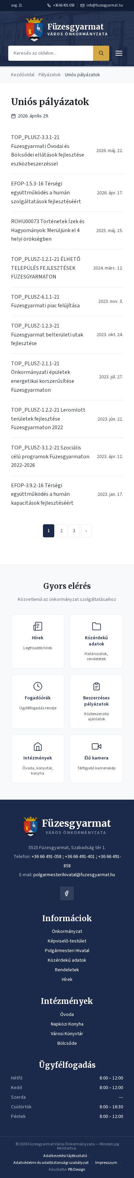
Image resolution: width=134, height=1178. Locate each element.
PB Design (76, 1170)
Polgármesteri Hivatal (67, 950)
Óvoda (67, 1014)
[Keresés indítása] (101, 53)
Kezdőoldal (22, 74)
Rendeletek (67, 970)
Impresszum (106, 1163)
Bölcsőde (67, 1043)
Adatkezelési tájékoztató (65, 1156)
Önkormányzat (67, 931)
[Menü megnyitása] (119, 53)
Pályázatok (49, 74)
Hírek (67, 979)
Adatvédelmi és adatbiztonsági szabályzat (51, 1163)
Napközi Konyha (67, 1024)
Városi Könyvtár (67, 1033)
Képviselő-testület (67, 941)
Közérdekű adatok (67, 960)
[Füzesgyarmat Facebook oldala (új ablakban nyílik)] (67, 893)
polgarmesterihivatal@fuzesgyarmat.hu (74, 874)
